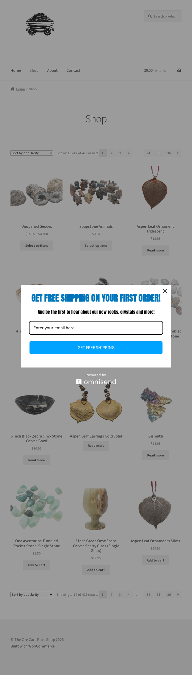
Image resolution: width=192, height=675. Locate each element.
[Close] (165, 291)
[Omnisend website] (96, 379)
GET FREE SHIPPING (96, 347)
